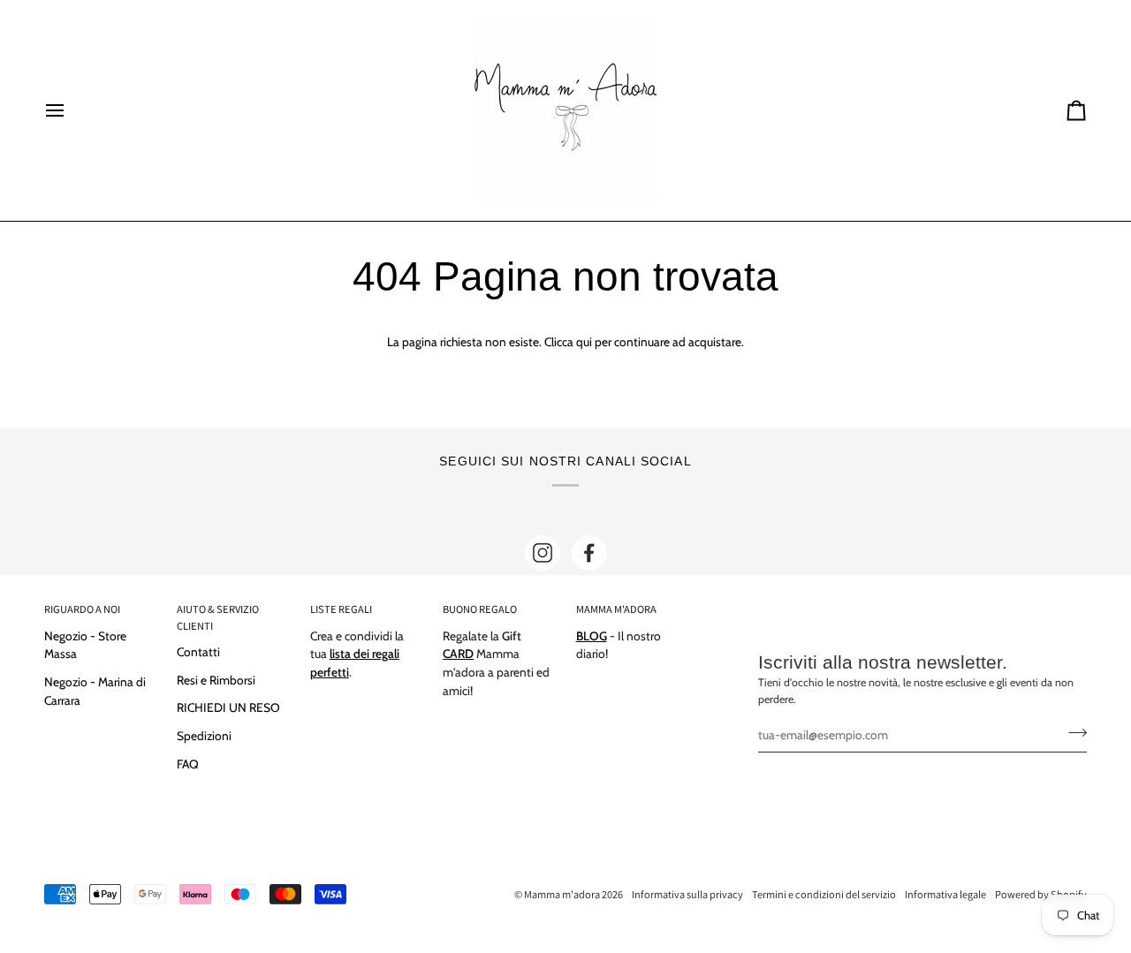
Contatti (198, 652)
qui (584, 342)
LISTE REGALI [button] (341, 608)
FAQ (188, 764)
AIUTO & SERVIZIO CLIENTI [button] (218, 617)
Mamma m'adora (562, 894)
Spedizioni (204, 736)
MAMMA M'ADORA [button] (616, 608)
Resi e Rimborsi (216, 680)
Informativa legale (945, 894)
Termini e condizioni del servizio (824, 894)
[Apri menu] (70, 110)
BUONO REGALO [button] (480, 608)
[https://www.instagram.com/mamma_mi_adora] (542, 553)
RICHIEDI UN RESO (228, 707)
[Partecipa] (1072, 732)
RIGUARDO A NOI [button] (82, 608)
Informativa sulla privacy (687, 894)
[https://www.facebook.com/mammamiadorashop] (589, 553)
